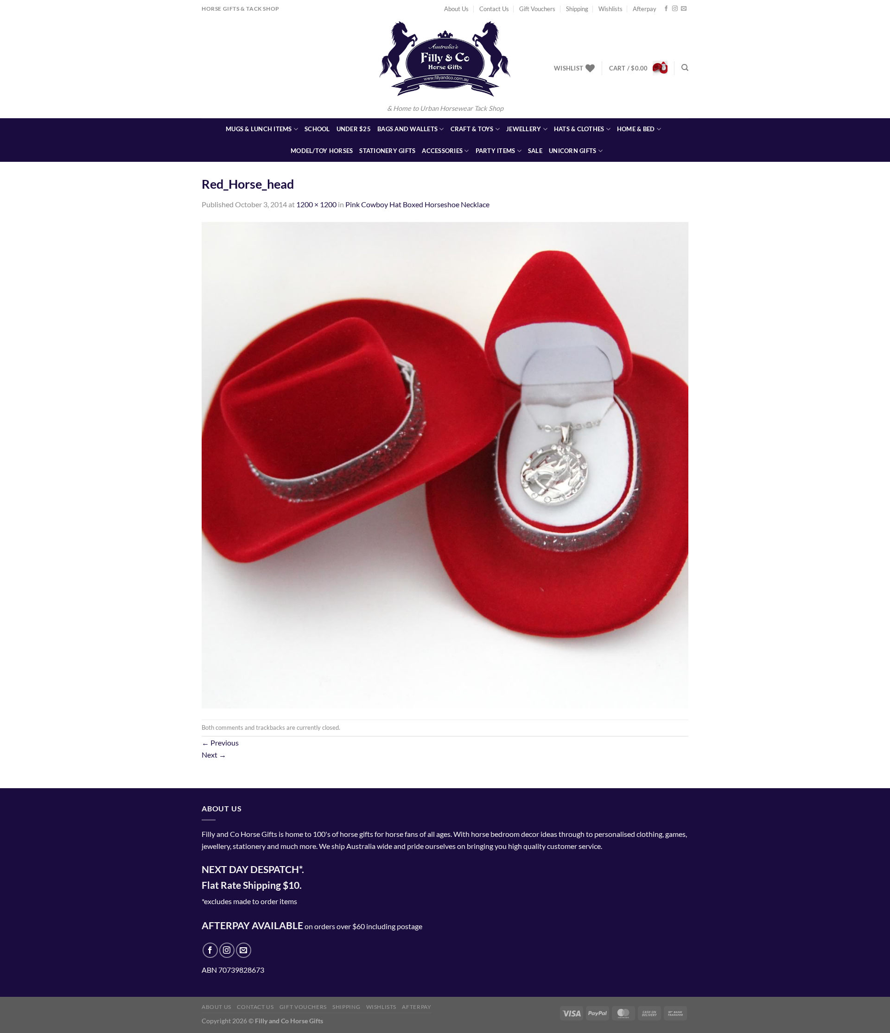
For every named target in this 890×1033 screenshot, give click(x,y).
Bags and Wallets (407, 129)
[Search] (684, 68)
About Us (456, 9)
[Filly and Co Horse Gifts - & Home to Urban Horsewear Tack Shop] (445, 59)
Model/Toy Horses (322, 150)
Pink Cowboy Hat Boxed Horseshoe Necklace (417, 204)
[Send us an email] (684, 9)
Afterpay (644, 9)
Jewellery (523, 129)
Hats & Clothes (579, 129)
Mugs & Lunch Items (259, 129)
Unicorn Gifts (572, 150)
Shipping (577, 9)
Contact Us (494, 9)
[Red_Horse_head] (445, 463)
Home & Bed (636, 129)
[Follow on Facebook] (666, 9)
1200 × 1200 (316, 204)
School (317, 129)
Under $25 (354, 129)
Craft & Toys (472, 129)
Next (214, 754)
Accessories (442, 150)
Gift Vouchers (537, 9)
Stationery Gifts (387, 150)
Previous (220, 742)
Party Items (495, 150)
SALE (535, 150)
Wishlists (610, 9)
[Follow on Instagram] (675, 9)
